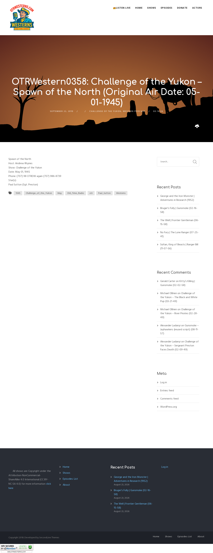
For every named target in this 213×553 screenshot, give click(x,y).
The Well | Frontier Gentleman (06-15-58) (179, 222)
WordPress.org (168, 407)
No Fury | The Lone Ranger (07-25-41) (179, 234)
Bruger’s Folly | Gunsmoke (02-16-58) (178, 210)
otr (91, 193)
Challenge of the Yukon (105, 111)
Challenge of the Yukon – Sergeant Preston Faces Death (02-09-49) (179, 345)
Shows (151, 7)
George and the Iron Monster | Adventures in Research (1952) (177, 198)
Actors (197, 7)
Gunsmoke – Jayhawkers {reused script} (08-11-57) (179, 329)
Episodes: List (70, 479)
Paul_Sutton (104, 193)
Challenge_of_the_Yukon (39, 193)
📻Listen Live (121, 7)
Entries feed (167, 390)
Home (138, 7)
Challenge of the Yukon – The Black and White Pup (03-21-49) (178, 297)
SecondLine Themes (49, 537)
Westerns (120, 193)
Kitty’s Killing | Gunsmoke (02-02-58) (177, 283)
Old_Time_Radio (75, 193)
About (66, 485)
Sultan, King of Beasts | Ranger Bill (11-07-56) (179, 246)
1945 (18, 193)
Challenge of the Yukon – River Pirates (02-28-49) (179, 313)
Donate (182, 7)
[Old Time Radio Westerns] (21, 17)
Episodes (166, 7)
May (59, 193)
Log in (163, 382)
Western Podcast (134, 111)
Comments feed (169, 398)
